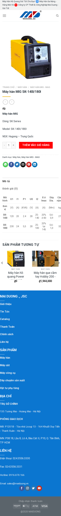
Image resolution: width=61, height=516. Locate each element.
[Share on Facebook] (11, 164)
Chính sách (6, 334)
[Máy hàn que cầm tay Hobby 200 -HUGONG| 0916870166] (45, 259)
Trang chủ (8, 87)
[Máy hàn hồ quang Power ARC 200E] (15, 259)
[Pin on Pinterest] (29, 164)
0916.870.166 (17, 475)
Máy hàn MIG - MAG (40, 87)
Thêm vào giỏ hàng (35, 145)
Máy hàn (22, 87)
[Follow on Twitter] (33, 488)
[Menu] (4, 16)
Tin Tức (4, 311)
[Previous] (2, 269)
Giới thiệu (5, 304)
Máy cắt (5, 365)
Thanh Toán (7, 326)
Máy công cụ (7, 372)
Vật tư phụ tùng (9, 388)
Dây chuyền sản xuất (12, 380)
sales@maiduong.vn (17, 483)
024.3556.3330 (21, 458)
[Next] (58, 269)
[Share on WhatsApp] (5, 164)
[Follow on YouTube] (39, 488)
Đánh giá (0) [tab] (10, 188)
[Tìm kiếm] (57, 16)
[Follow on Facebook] (21, 488)
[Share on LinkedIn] (34, 164)
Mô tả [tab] (6, 181)
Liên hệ (4, 341)
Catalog (5, 319)
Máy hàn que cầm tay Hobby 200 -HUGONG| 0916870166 (45, 278)
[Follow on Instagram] (27, 488)
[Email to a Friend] (23, 164)
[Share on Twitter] (17, 164)
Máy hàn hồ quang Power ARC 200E (15, 276)
